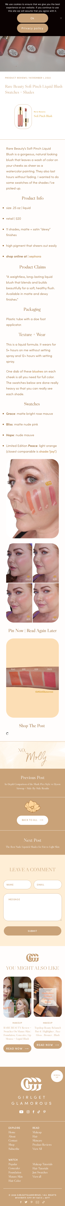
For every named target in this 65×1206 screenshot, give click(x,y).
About (12, 1136)
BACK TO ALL (30, 819)
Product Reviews (16, 77)
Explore (14, 1127)
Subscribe (13, 1149)
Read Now (14, 1048)
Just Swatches (40, 1172)
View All (37, 1149)
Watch (13, 1159)
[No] (60, 18)
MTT (47, 1197)
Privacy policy (33, 28)
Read (36, 1127)
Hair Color (14, 1181)
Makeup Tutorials (42, 1164)
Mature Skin (15, 1176)
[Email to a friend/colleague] (37, 1202)
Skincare (37, 1140)
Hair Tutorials (40, 1168)
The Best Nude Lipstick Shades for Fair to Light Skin (32, 842)
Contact (12, 1140)
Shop (11, 1144)
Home (11, 1132)
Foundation (14, 1172)
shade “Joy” (47, 451)
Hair (35, 1136)
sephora (35, 256)
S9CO (39, 1197)
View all (36, 1176)
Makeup (17, 1022)
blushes (37, 371)
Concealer (14, 1168)
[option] (35, 119)
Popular (12, 1164)
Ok (32, 18)
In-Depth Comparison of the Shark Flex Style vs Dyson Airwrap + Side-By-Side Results (32, 782)
